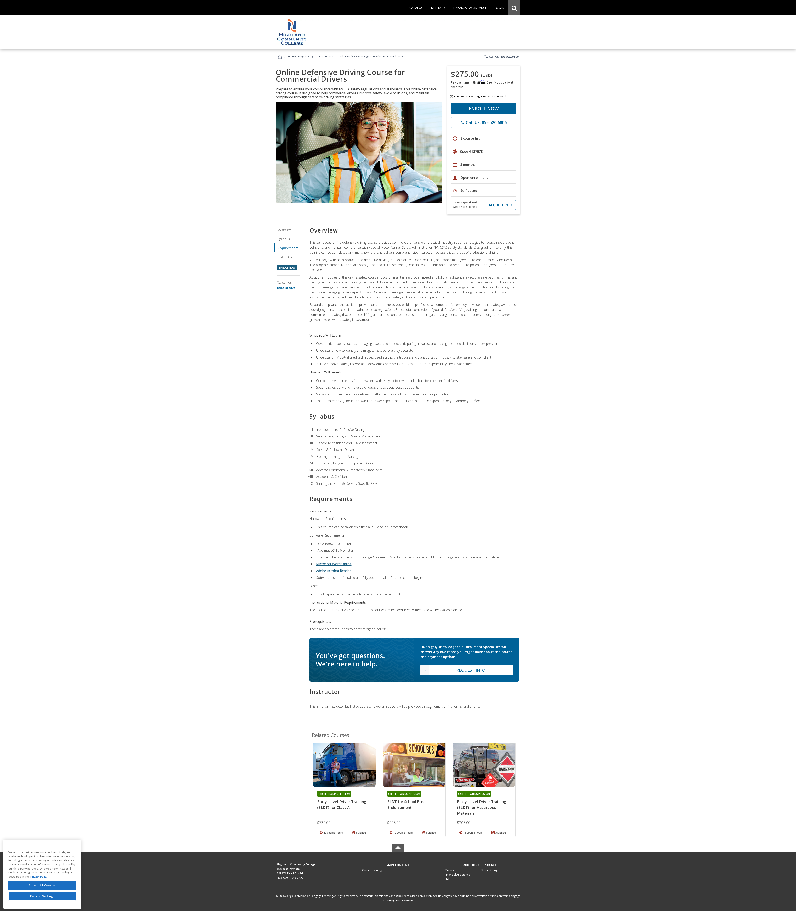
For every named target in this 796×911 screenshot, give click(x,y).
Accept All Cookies (42, 885)
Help (448, 879)
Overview (284, 230)
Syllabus (284, 239)
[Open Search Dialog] (514, 7)
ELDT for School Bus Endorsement (405, 804)
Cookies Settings (42, 896)
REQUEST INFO (500, 205)
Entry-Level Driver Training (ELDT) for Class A (341, 804)
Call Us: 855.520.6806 (501, 56)
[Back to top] (398, 864)
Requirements (288, 248)
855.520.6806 (286, 288)
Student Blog (489, 870)
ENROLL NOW (484, 108)
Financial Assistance (457, 874)
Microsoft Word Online (334, 564)
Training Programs (298, 56)
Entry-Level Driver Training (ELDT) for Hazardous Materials (481, 807)
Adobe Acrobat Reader (333, 570)
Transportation (324, 56)
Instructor (285, 257)
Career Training (372, 870)
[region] (42, 874)
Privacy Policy (404, 900)
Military (449, 870)
